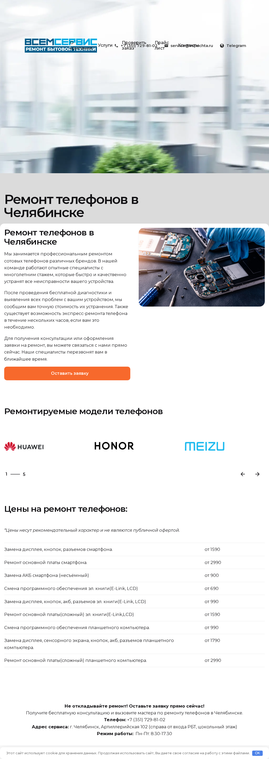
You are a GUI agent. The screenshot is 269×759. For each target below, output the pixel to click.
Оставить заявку (70, 373)
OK (257, 753)
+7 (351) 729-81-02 (146, 719)
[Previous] (242, 474)
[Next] (257, 474)
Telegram (236, 45)
